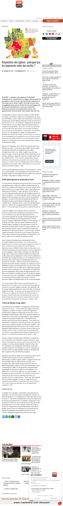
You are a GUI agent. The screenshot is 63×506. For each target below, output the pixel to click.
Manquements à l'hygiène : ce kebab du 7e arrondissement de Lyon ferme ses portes (51, 182)
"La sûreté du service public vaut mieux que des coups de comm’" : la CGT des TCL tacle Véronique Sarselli (51, 204)
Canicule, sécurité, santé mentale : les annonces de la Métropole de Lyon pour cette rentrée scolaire (51, 104)
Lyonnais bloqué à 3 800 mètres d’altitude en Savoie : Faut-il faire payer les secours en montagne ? (51, 197)
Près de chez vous (19, 21)
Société (11, 21)
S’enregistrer (46, 18)
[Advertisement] (21, 84)
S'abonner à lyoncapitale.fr (53, 21)
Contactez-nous (5, 499)
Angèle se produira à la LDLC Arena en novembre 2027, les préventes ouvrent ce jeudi (51, 227)
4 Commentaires (32, 71)
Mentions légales (14, 499)
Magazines (52, 18)
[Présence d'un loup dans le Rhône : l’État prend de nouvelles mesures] (11, 457)
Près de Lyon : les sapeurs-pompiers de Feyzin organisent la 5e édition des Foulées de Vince (36, 450)
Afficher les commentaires (11, 489)
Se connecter (39, 18)
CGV (20, 499)
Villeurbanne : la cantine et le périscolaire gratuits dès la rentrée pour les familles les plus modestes (50, 212)
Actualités (4, 21)
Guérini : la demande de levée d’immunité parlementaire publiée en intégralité (11, 483)
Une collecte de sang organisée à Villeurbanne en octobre (50, 175)
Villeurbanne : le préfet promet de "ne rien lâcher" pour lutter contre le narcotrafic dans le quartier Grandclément (51, 96)
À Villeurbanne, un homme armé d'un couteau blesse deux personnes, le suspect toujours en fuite (50, 189)
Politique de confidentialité (28, 499)
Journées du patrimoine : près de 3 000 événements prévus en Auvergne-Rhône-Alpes (51, 220)
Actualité (8, 478)
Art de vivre (35, 21)
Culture (28, 21)
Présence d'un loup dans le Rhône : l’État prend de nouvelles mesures (10, 460)
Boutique (58, 18)
